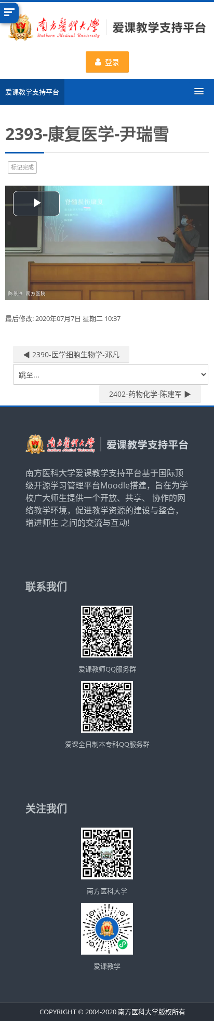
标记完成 (22, 167)
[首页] (107, 29)
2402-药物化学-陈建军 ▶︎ (150, 394)
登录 (112, 62)
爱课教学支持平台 (32, 91)
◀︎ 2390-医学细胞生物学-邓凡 (71, 354)
